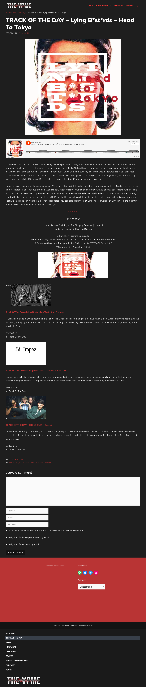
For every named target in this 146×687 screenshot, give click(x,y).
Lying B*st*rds (24, 462)
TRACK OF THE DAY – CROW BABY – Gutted (29, 425)
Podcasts (10, 665)
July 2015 (13, 462)
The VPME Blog (102, 6)
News (8, 642)
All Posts (10, 633)
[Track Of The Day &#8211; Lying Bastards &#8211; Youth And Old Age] (31, 305)
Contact (129, 6)
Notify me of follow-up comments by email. (29, 537)
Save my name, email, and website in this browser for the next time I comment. (46, 530)
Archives (82, 580)
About (90, 6)
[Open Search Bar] (137, 5)
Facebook (73, 211)
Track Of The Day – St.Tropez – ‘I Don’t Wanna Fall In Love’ (36, 370)
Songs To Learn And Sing (17, 660)
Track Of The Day (18, 13)
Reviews (9, 656)
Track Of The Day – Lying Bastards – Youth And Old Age (35, 312)
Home (8, 13)
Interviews (11, 647)
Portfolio (118, 6)
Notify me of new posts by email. (24, 544)
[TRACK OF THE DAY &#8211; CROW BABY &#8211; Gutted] (26, 418)
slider (32, 462)
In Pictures (11, 651)
